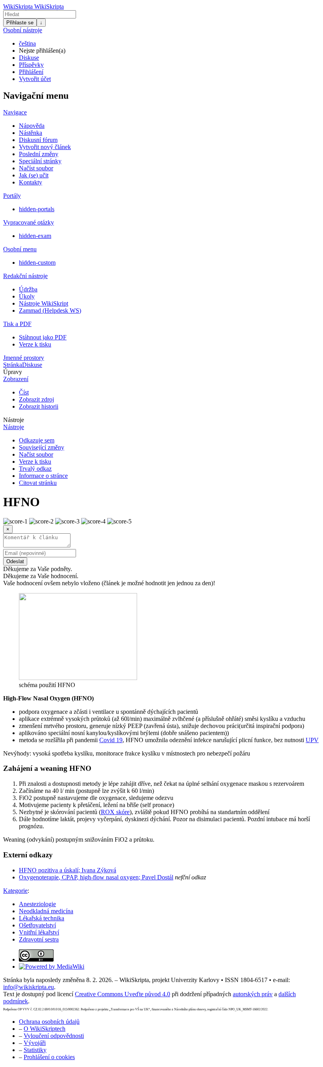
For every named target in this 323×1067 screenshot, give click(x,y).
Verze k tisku (35, 344)
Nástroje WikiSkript (43, 303)
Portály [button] (12, 195)
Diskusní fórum (38, 139)
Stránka (12, 364)
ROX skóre (115, 812)
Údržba (28, 289)
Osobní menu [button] (20, 249)
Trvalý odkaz (35, 468)
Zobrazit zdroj (36, 399)
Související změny (41, 447)
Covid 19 (111, 740)
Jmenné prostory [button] (23, 357)
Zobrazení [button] (15, 379)
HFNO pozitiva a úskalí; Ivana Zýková (67, 870)
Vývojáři (35, 1042)
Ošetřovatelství (37, 925)
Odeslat (15, 561)
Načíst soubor (36, 168)
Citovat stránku (38, 482)
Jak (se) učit (33, 175)
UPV (312, 740)
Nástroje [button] (13, 419)
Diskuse (29, 57)
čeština (27, 43)
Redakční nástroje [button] (25, 276)
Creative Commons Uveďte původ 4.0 (122, 994)
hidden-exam (35, 235)
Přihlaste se (19, 23)
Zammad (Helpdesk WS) (50, 310)
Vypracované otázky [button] (28, 222)
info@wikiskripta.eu (28, 987)
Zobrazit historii (38, 406)
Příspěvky (31, 64)
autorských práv (253, 994)
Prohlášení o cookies (49, 1057)
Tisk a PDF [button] (17, 324)
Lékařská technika (41, 918)
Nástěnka (30, 132)
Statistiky (35, 1050)
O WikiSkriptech (44, 1028)
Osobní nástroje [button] (22, 30)
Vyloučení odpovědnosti (54, 1035)
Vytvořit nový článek (45, 147)
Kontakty (30, 182)
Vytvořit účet (35, 79)
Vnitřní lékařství (39, 932)
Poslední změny (38, 154)
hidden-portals (36, 209)
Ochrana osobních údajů (49, 1021)
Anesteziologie (37, 904)
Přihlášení (31, 71)
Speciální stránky (40, 161)
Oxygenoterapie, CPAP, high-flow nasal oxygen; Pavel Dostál (96, 877)
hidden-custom (37, 262)
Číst (24, 392)
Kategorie (15, 890)
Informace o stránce (43, 475)
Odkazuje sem (36, 440)
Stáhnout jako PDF (43, 337)
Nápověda (32, 125)
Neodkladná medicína (46, 911)
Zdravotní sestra (39, 939)
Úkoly (27, 296)
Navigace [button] (15, 112)
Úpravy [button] (12, 372)
